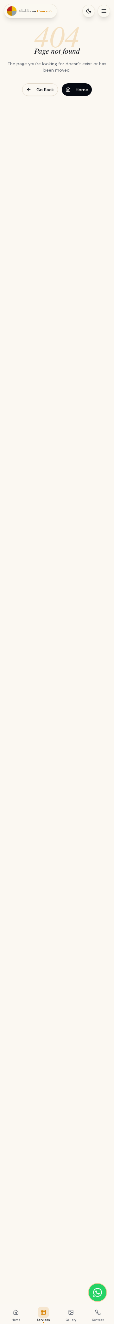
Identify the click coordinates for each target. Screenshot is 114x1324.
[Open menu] (104, 11)
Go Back (45, 89)
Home (82, 89)
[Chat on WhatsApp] (97, 1292)
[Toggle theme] (88, 11)
